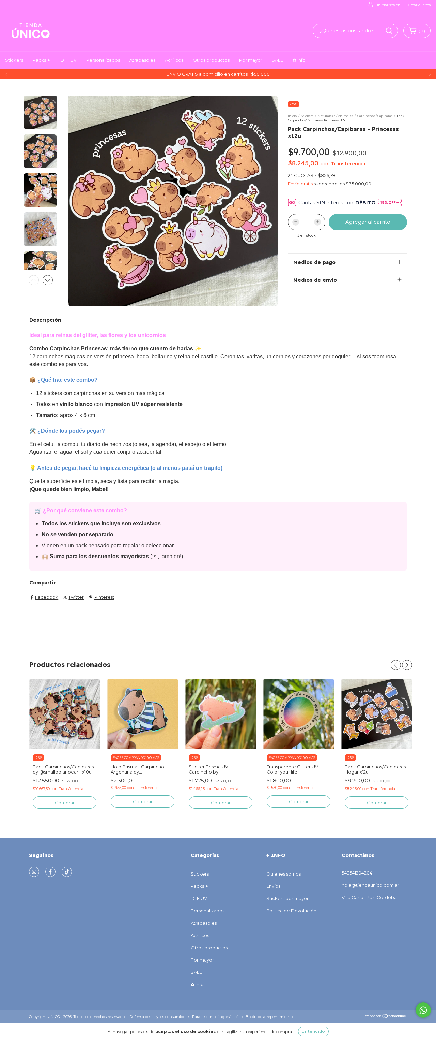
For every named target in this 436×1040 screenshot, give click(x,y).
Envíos (273, 886)
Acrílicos (174, 60)
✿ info (299, 60)
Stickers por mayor (287, 898)
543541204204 (357, 873)
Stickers (14, 60)
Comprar (299, 801)
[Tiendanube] (385, 1017)
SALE (277, 60)
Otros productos (211, 60)
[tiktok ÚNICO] (67, 872)
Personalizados (103, 60)
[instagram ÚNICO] (34, 872)
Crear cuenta (419, 5)
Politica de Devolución (291, 910)
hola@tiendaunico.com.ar (370, 885)
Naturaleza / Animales (335, 116)
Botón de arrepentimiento (269, 1016)
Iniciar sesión (389, 5)
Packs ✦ (42, 60)
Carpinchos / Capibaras (374, 116)
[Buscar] (389, 31)
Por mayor (250, 60)
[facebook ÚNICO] (50, 872)
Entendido (313, 1031)
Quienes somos (283, 874)
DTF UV (68, 60)
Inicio (292, 116)
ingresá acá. (228, 1016)
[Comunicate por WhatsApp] (423, 1010)
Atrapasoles (142, 60)
